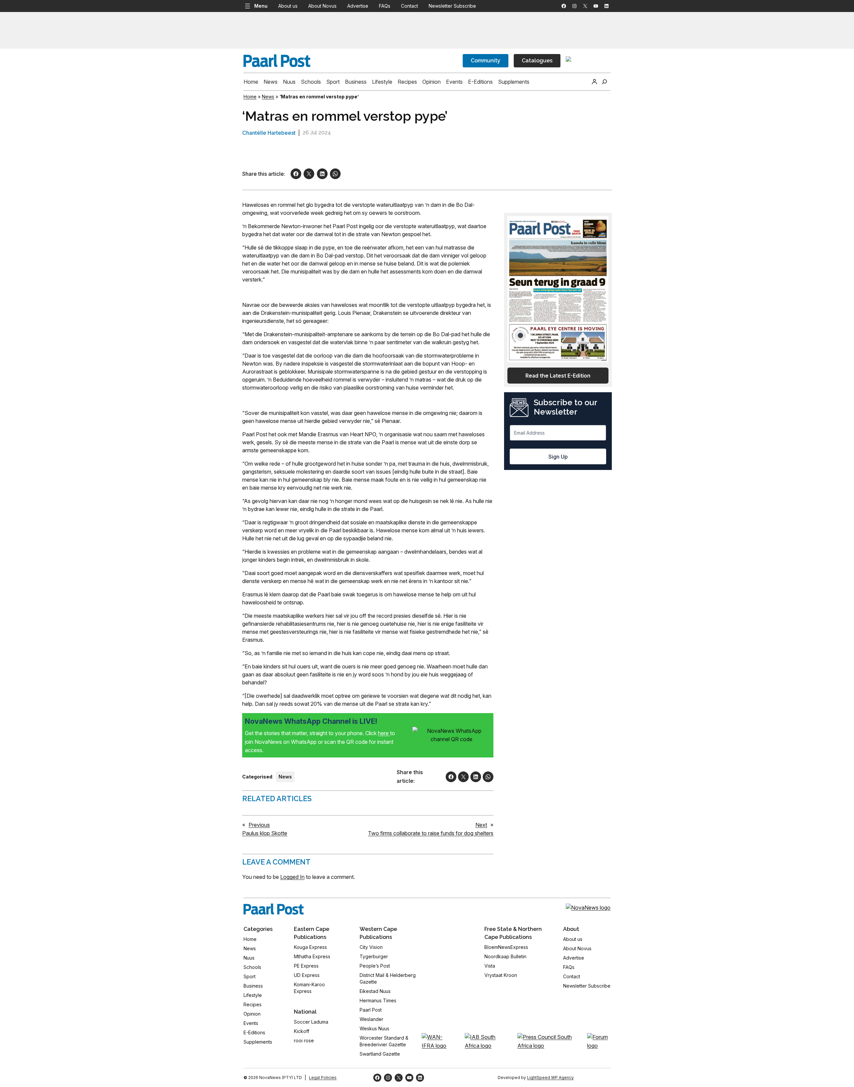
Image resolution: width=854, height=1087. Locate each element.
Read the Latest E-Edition (557, 375)
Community (485, 60)
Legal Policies (323, 1077)
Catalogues (537, 60)
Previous (259, 825)
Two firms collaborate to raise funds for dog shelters (430, 833)
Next (481, 825)
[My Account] (594, 82)
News (268, 96)
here (384, 733)
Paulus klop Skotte (264, 833)
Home (250, 96)
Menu (261, 6)
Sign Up (558, 456)
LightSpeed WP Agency (550, 1077)
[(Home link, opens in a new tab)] (274, 909)
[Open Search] (604, 82)
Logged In (292, 877)
